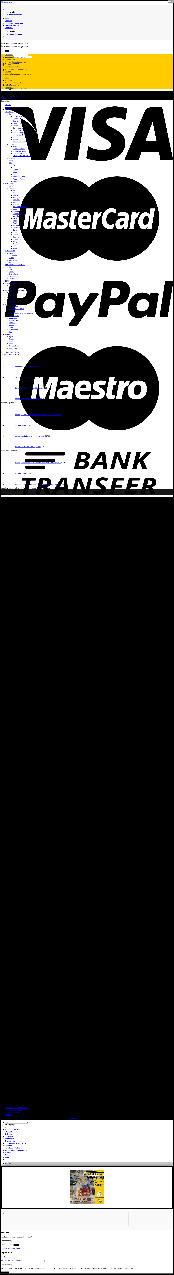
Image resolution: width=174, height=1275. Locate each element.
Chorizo (12, 158)
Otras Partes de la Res (21, 142)
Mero (15, 218)
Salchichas (13, 260)
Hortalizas (12, 288)
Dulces (11, 293)
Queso (11, 258)
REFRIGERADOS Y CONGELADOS (16, 290)
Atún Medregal (18, 204)
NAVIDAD (8, 105)
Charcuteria (13, 274)
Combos (8, 64)
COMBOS (8, 281)
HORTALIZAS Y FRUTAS (13, 283)
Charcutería (10, 60)
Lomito (15, 119)
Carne (11, 114)
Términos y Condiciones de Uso (16, 1108)
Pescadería (9, 57)
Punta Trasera (18, 123)
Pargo (15, 221)
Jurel (14, 191)
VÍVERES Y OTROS (11, 304)
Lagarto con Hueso (20, 135)
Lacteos (12, 341)
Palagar (16, 242)
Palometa (16, 244)
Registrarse (5, 1272)
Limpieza (12, 323)
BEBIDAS (8, 334)
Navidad (8, 1132)
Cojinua (16, 193)
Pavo (11, 160)
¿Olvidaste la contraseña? (10, 1248)
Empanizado (17, 167)
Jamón (11, 253)
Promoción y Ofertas (13, 1129)
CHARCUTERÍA (10, 251)
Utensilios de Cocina (16, 309)
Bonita (15, 195)
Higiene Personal (15, 320)
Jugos (11, 344)
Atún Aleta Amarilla (20, 207)
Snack (11, 332)
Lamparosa (17, 214)
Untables (12, 297)
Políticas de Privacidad (13, 1110)
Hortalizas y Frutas (12, 67)
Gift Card (8, 1134)
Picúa (15, 246)
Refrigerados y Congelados (16, 69)
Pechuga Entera (19, 177)
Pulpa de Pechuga (19, 179)
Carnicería (9, 55)
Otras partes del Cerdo (21, 156)
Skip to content (6, 2)
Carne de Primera (19, 130)
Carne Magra (18, 128)
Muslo (15, 172)
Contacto (9, 28)
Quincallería (13, 330)
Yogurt (11, 302)
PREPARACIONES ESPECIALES (15, 265)
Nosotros (8, 21)
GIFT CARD (8, 109)
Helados (12, 299)
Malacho (16, 216)
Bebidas (8, 74)
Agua (11, 337)
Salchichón (13, 262)
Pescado (12, 276)
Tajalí (15, 223)
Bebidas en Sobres (16, 348)
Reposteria (13, 318)
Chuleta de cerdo (19, 151)
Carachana (17, 228)
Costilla (16, 137)
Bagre (15, 209)
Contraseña (6, 1241)
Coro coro (16, 200)
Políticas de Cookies (12, 1112)
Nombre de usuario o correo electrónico (16, 1237)
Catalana (16, 232)
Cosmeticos (13, 306)
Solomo (16, 121)
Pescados (20, 96)
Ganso (15, 126)
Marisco (12, 279)
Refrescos (12, 339)
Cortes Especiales (19, 116)
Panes (11, 327)
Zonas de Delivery (12, 25)
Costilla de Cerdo (19, 153)
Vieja (15, 202)
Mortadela (13, 255)
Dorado (15, 239)
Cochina (16, 237)
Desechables (14, 316)
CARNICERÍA (9, 112)
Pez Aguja (16, 197)
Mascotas (12, 325)
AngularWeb (72, 1119)
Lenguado (16, 211)
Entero (15, 170)
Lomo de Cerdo (19, 149)
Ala (14, 165)
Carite (15, 230)
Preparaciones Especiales (15, 62)
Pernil (15, 146)
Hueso (15, 140)
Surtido (15, 181)
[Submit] (5, 1127)
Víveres (8, 72)
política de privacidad (131, 1268)
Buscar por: (9, 1125)
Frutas (11, 286)
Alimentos (12, 311)
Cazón (15, 235)
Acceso (16, 1244)
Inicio (3, 96)
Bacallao (16, 225)
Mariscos (12, 186)
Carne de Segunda (20, 133)
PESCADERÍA (10, 96)
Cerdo (11, 144)
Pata (15, 174)
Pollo (10, 163)
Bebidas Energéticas (16, 346)
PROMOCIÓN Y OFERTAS (13, 107)
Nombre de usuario (8, 1257)
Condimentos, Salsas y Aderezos (21, 313)
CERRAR (170, 1)
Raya (15, 248)
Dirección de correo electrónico (13, 1261)
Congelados (13, 295)
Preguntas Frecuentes (14, 23)
